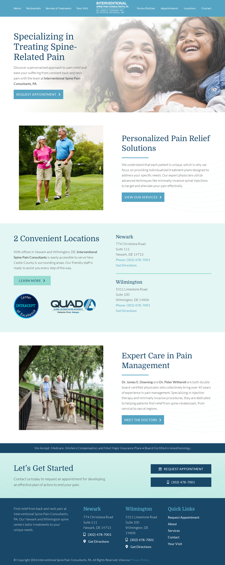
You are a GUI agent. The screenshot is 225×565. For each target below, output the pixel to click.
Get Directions (126, 265)
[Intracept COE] (26, 295)
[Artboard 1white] (112, 3)
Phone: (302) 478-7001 (133, 260)
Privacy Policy (140, 560)
